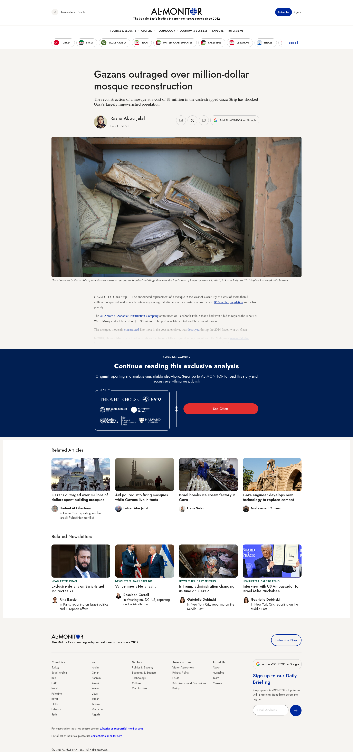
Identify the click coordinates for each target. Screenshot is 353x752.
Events (81, 12)
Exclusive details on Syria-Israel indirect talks (77, 589)
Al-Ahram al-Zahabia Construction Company (129, 316)
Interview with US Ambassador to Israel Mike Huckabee (270, 589)
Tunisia (96, 704)
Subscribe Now (286, 640)
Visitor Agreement (183, 667)
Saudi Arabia (59, 673)
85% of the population (228, 302)
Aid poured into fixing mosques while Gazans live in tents (141, 497)
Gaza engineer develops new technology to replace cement (268, 497)
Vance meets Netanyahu (135, 586)
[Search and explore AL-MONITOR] (54, 12)
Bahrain (96, 678)
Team (216, 678)
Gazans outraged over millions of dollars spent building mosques (79, 497)
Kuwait (95, 683)
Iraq (94, 662)
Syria (54, 714)
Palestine (56, 694)
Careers (217, 683)
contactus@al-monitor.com (106, 736)
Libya (95, 694)
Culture (146, 31)
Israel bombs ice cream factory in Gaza (207, 497)
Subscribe (283, 12)
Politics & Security (123, 31)
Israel (54, 688)
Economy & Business (193, 31)
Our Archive (139, 688)
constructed (131, 329)
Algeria (96, 714)
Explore (217, 31)
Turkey (55, 667)
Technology (166, 31)
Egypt (54, 699)
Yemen (95, 688)
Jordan (95, 667)
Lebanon (56, 709)
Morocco (97, 709)
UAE (54, 683)
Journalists (218, 673)
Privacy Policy (180, 673)
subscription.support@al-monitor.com (121, 728)
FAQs (175, 678)
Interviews (235, 31)
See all (293, 43)
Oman (95, 673)
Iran (53, 678)
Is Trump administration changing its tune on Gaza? (207, 589)
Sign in (298, 12)
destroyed (194, 329)
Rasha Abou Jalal (127, 118)
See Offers (221, 408)
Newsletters (68, 12)
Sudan (95, 699)
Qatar (54, 704)
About (216, 667)
